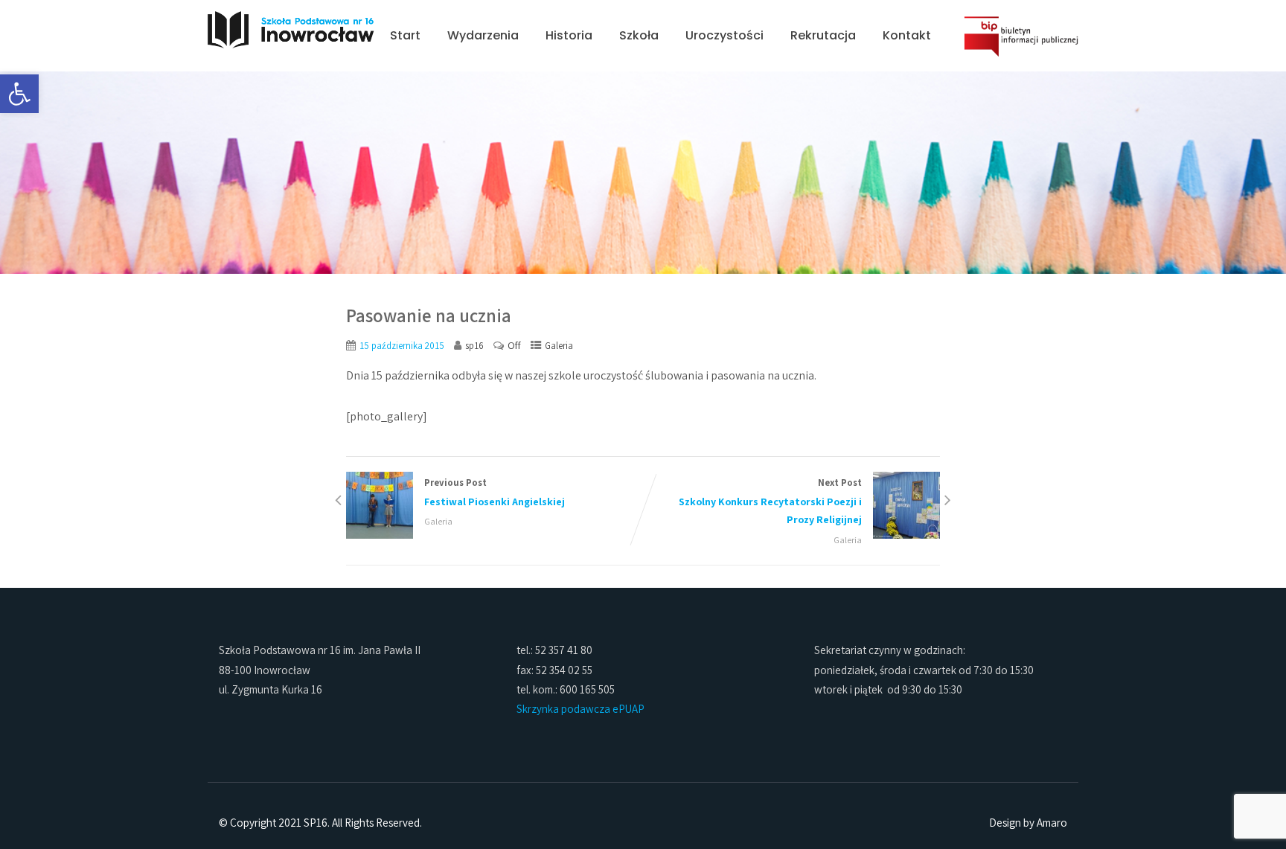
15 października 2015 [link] (401, 345)
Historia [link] (569, 35)
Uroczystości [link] (724, 35)
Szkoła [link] (639, 35)
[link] (19, 93)
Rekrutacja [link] (823, 35)
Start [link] (405, 35)
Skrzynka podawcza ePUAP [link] (580, 709)
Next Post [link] (770, 501)
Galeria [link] (559, 345)
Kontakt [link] (907, 35)
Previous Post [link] (494, 492)
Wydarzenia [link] (483, 35)
